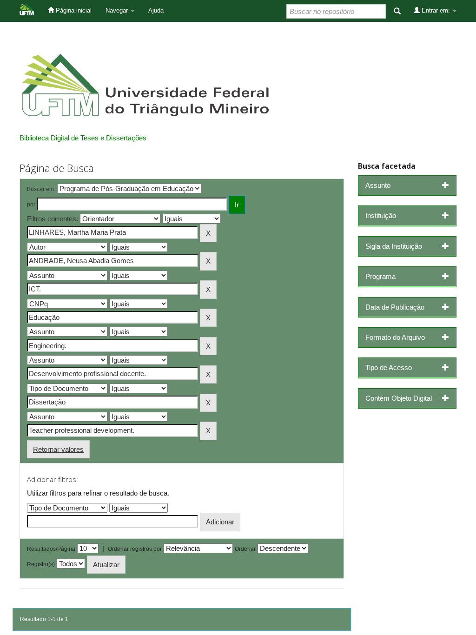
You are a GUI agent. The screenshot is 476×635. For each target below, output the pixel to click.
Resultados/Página (51, 549)
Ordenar (245, 549)
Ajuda (156, 10)
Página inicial (73, 10)
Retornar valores (58, 449)
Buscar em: (41, 189)
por (31, 204)
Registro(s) (41, 564)
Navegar (118, 10)
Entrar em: (436, 10)
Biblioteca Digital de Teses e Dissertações (83, 138)
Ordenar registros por (135, 549)
